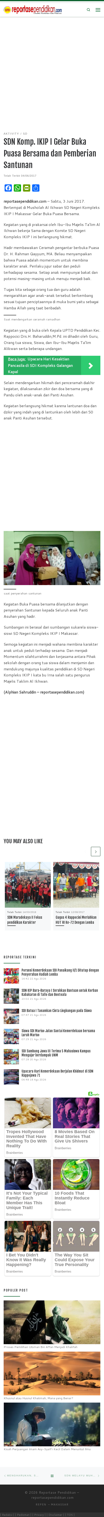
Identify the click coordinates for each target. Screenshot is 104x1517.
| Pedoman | (23, 1515)
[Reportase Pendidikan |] (33, 9)
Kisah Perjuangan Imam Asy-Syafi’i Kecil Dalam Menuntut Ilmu (47, 1449)
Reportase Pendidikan (57, 1492)
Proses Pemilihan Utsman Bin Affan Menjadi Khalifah (40, 1347)
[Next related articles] (95, 851)
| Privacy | (39, 1515)
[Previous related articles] (85, 851)
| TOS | (70, 1515)
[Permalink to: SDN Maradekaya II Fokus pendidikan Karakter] (28, 885)
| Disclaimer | (55, 1515)
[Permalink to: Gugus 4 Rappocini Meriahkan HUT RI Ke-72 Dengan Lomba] (76, 885)
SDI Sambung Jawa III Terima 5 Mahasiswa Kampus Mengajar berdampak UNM (56, 1053)
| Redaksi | (7, 1515)
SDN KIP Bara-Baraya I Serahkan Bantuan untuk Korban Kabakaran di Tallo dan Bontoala (60, 992)
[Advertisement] (52, 71)
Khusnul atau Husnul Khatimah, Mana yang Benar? (38, 1398)
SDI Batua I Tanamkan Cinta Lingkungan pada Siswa (57, 1011)
